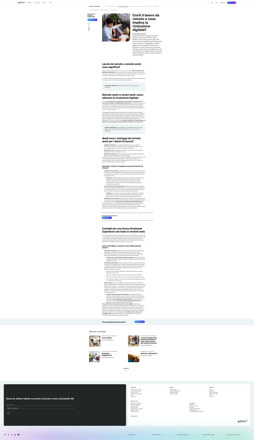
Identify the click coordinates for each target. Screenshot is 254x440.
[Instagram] (5, 434)
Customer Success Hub (136, 391)
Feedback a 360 (134, 410)
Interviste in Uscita (135, 406)
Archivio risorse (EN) (213, 392)
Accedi (216, 2)
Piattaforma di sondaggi (136, 403)
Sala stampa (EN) (173, 393)
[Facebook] (8, 434)
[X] (11, 434)
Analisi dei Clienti (134, 407)
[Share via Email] (93, 30)
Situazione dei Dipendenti (195, 408)
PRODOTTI (29, 2)
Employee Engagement (135, 404)
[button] (126, 369)
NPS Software (192, 403)
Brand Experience (144, 6)
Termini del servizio (156, 434)
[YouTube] (18, 434)
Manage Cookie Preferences (233, 434)
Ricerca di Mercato (154, 6)
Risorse (44, 2)
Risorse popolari (134, 416)
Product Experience (134, 6)
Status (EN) (133, 396)
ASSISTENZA (222, 2)
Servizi (132, 395)
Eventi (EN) (211, 391)
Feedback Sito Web (135, 411)
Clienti (210, 389)
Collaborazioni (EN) (174, 392)
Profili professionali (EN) (175, 391)
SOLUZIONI (37, 2)
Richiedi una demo (92, 19)
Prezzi (51, 2)
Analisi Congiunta (193, 410)
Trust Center (212, 396)
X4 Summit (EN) (173, 389)
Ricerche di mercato (194, 406)
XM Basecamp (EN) (213, 393)
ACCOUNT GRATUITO (107, 217)
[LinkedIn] (15, 434)
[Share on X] (93, 26)
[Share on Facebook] (93, 24)
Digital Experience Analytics (136, 408)
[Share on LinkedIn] (93, 28)
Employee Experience (123, 6)
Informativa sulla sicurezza (208, 434)
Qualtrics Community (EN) (136, 393)
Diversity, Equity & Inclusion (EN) (196, 411)
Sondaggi (191, 404)
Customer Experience (111, 6)
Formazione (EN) (134, 392)
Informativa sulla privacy (182, 434)
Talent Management (137, 160)
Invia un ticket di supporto (136, 389)
